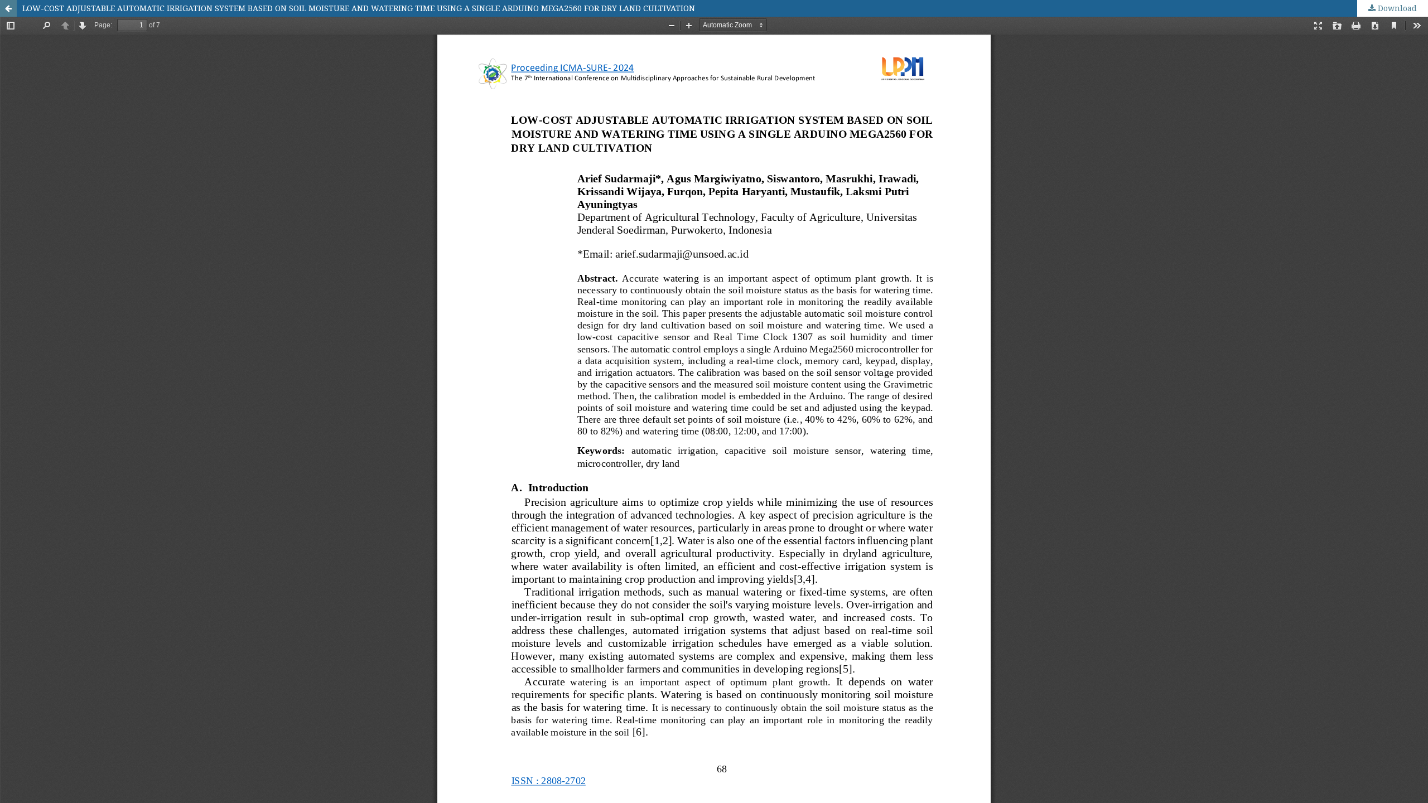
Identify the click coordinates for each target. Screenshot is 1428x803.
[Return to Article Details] (8, 8)
